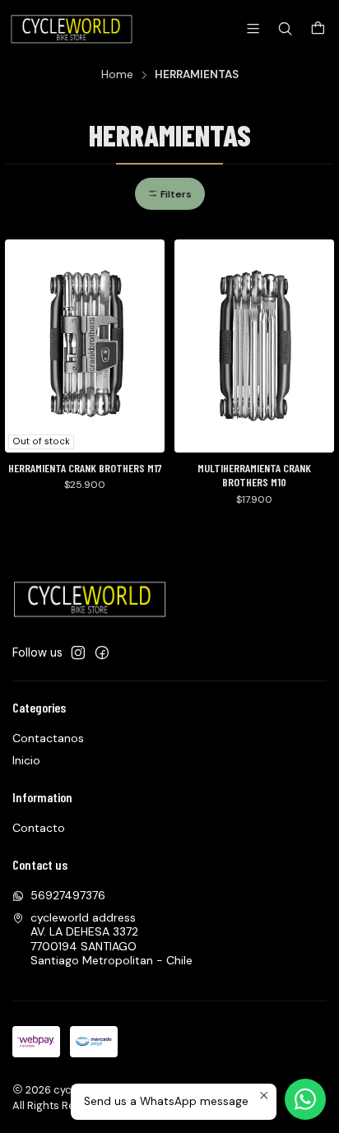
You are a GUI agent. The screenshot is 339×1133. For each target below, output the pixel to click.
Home (117, 75)
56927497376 (67, 895)
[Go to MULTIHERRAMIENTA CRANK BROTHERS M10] (254, 346)
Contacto (38, 827)
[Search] (285, 28)
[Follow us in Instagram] (78, 652)
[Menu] (253, 28)
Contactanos (48, 738)
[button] (170, 194)
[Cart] (318, 29)
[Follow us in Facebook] (102, 652)
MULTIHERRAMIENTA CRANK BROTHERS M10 (254, 475)
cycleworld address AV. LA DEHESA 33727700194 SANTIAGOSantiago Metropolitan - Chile (111, 939)
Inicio (26, 760)
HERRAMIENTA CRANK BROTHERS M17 (85, 468)
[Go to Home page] (73, 28)
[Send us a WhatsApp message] (305, 1099)
